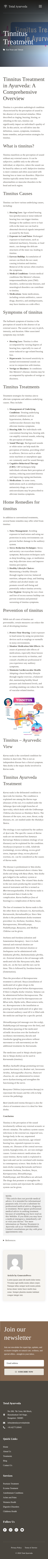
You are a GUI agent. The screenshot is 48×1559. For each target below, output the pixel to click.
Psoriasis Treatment (11, 1484)
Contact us (7, 1465)
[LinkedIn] (16, 1530)
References (10, 1240)
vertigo (39, 375)
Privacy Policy (16, 1548)
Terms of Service (31, 1548)
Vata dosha (8, 765)
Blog (5, 1461)
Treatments (7, 1456)
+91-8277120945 (15, 1427)
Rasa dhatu (28, 873)
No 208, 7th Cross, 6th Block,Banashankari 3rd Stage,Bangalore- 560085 (20, 1414)
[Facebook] (5, 1530)
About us (7, 1451)
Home (5, 1447)
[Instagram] (10, 1530)
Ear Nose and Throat (14, 50)
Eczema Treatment (10, 1488)
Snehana (21, 921)
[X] (22, 1530)
